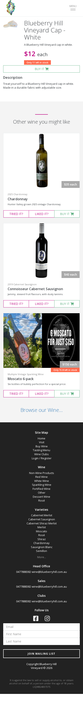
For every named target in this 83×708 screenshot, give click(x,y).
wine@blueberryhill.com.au (49, 572)
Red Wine (41, 477)
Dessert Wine (41, 497)
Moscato (41, 531)
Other (41, 492)
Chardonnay (18, 199)
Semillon (41, 551)
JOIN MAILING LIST (41, 653)
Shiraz (41, 539)
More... (41, 557)
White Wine (41, 481)
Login (35, 458)
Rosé (41, 500)
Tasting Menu (41, 450)
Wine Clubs (41, 454)
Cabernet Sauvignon (41, 519)
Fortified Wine (41, 489)
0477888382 (23, 572)
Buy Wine (42, 446)
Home (41, 438)
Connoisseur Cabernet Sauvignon (35, 289)
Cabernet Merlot (41, 515)
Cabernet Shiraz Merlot (42, 523)
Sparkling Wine (41, 485)
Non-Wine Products (41, 473)
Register (46, 458)
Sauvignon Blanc (41, 547)
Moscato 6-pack (21, 378)
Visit (41, 442)
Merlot (41, 527)
